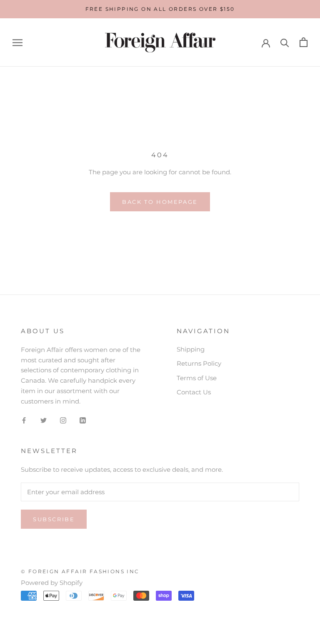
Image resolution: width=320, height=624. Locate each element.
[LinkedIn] (83, 420)
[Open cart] (304, 42)
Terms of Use (197, 378)
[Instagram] (63, 420)
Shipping (191, 349)
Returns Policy (199, 363)
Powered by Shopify (51, 583)
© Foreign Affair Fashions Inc (80, 571)
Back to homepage (160, 201)
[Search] (284, 42)
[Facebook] (24, 420)
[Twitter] (43, 420)
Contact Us (194, 392)
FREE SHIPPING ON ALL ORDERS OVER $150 (160, 9)
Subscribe (54, 519)
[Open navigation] (17, 42)
